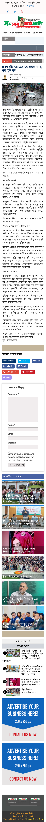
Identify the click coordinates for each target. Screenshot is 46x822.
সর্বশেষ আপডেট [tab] (23, 641)
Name (11, 425)
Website (12, 442)
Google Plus (12, 372)
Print (7, 377)
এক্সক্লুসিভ (28, 61)
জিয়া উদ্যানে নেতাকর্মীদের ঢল (17, 576)
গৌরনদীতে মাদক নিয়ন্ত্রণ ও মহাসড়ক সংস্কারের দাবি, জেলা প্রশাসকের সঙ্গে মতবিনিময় (21, 523)
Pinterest (28, 372)
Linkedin (9, 366)
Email (11, 433)
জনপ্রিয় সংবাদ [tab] (23, 646)
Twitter (24, 361)
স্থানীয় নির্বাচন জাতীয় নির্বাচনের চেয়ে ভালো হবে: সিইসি (20, 600)
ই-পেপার (30, 5)
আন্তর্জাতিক (20, 61)
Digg (38, 361)
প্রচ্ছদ (8, 61)
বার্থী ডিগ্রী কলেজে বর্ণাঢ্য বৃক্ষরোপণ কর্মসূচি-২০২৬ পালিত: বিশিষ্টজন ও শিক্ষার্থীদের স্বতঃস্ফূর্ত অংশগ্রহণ (20, 498)
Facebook (9, 361)
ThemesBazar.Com (34, 819)
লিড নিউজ (36, 61)
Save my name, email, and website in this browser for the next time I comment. (21, 457)
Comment (13, 394)
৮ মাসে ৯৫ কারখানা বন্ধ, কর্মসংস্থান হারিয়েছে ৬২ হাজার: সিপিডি (20, 625)
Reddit (23, 366)
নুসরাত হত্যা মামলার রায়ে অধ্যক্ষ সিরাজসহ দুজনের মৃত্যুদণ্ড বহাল (19, 550)
